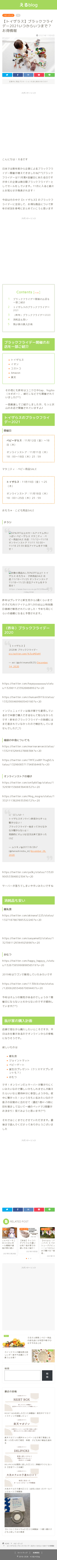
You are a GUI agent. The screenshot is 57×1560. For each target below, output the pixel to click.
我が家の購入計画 (23, 324)
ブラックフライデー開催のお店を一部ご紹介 (31, 301)
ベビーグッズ (8, 15)
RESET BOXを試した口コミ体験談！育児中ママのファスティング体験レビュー (28, 1414)
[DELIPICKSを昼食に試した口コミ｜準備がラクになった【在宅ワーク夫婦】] (22, 1453)
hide (37, 292)
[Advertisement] (28, 124)
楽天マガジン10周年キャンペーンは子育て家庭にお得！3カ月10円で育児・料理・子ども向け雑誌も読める (28, 1440)
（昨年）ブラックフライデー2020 (32, 315)
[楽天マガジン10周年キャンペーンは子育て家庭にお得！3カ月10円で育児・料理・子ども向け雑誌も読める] (22, 1426)
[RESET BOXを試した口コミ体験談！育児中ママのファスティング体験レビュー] (22, 1402)
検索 (7, 1368)
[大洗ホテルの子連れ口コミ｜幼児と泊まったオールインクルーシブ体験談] (22, 1478)
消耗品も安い (20, 319)
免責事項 (36, 1553)
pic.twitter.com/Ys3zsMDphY (25, 653)
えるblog (28, 4)
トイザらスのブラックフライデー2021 (31, 309)
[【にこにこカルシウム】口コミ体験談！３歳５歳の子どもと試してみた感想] (17, 1510)
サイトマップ (22, 1553)
